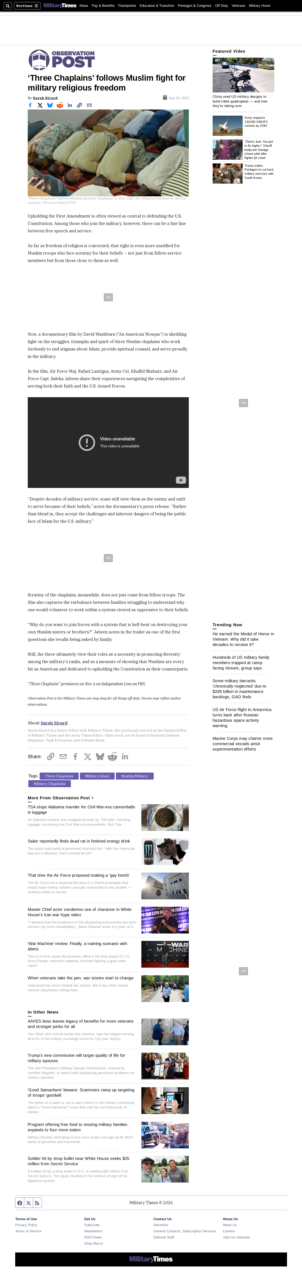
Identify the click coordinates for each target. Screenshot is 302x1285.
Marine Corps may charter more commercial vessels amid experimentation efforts (243, 743)
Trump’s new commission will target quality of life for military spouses (76, 1058)
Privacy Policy (26, 1225)
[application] (243, 75)
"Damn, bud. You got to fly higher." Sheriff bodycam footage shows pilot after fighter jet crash (258, 149)
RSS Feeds (93, 1237)
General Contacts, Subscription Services (184, 1231)
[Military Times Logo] (60, 5)
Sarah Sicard (45, 97)
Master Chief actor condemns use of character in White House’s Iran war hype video (79, 912)
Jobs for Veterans (236, 1237)
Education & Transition (157, 5)
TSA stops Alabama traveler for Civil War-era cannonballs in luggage (81, 810)
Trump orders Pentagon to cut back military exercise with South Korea (259, 171)
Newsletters (93, 1231)
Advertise (160, 1225)
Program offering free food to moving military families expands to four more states (77, 1127)
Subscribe (92, 1225)
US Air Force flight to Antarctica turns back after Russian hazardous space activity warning (242, 717)
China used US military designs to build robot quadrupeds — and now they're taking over (240, 101)
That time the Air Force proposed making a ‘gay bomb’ (78, 875)
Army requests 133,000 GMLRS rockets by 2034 (255, 121)
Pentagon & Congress (194, 5)
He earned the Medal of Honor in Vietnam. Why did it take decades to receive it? (243, 639)
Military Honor (260, 5)
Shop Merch (93, 1243)
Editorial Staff (163, 1237)
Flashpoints (127, 5)
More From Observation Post (59, 798)
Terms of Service (28, 1231)
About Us (230, 1225)
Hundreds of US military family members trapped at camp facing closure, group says (241, 662)
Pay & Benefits (103, 5)
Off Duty (221, 5)
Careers (229, 1231)
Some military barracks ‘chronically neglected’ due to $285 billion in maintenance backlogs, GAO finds (239, 689)
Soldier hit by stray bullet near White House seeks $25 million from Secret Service (78, 1161)
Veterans (238, 5)
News (84, 5)
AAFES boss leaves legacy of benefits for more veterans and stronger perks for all (81, 1024)
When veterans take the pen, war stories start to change (81, 978)
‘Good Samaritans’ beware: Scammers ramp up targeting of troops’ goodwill (81, 1093)
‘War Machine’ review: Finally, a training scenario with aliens (77, 946)
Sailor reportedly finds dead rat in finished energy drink (79, 841)
